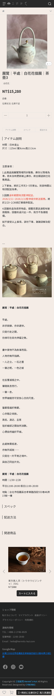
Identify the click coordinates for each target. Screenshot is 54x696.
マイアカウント (25, 615)
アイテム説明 (10, 129)
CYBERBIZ (30, 684)
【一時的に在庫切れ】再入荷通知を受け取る (34, 693)
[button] (50, 571)
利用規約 (29, 619)
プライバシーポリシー (12, 619)
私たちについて (9, 615)
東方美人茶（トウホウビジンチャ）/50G (25, 582)
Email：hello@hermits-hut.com (18, 641)
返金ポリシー (41, 615)
